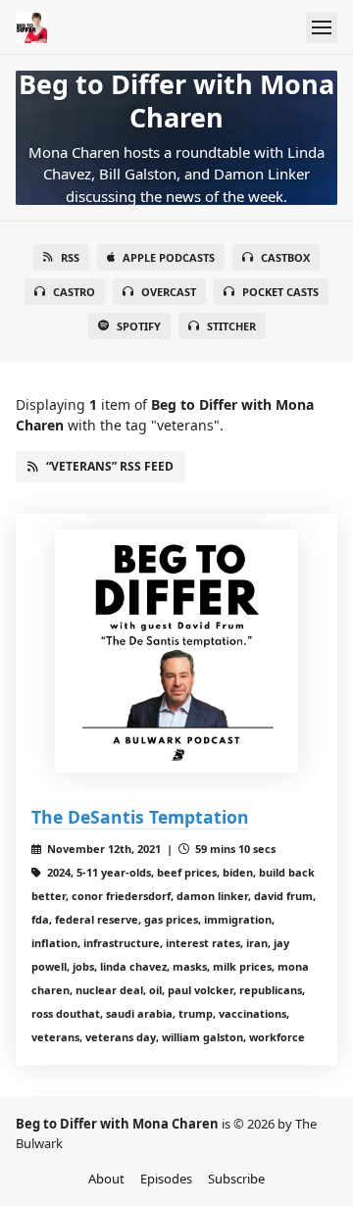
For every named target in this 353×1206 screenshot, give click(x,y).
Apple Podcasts (169, 257)
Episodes (166, 1178)
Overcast (168, 291)
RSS (70, 257)
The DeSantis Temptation (140, 817)
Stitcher (231, 326)
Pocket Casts (280, 291)
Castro (74, 291)
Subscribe (236, 1178)
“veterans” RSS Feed (110, 466)
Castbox (285, 257)
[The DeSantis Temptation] (176, 651)
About (106, 1178)
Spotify (139, 326)
